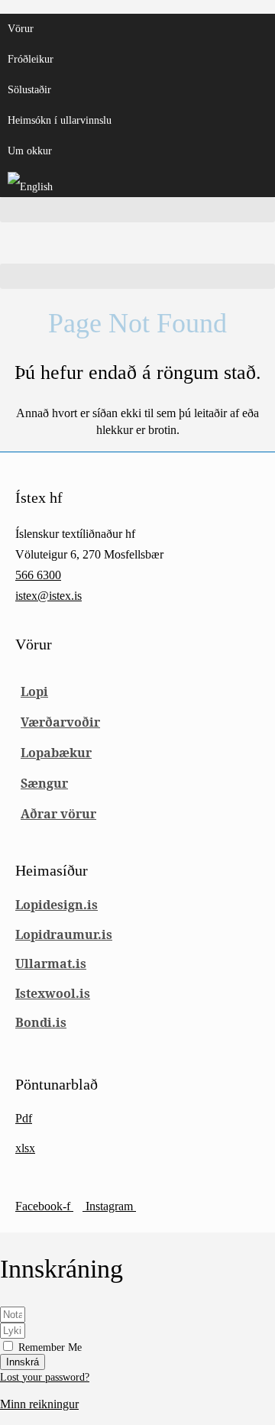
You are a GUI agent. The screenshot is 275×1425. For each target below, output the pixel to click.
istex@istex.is (48, 595)
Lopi (34, 691)
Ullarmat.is (50, 963)
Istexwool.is (52, 993)
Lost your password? (44, 1377)
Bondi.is (40, 1022)
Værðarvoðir (60, 722)
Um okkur (30, 151)
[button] (137, 209)
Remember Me (48, 1347)
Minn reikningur (39, 1403)
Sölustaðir (29, 90)
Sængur (44, 783)
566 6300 (38, 574)
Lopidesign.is (56, 904)
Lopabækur (56, 752)
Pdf (23, 1118)
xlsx (25, 1148)
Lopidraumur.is (63, 934)
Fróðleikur (30, 59)
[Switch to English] (137, 182)
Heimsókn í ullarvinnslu (60, 120)
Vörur (21, 28)
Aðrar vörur (58, 813)
